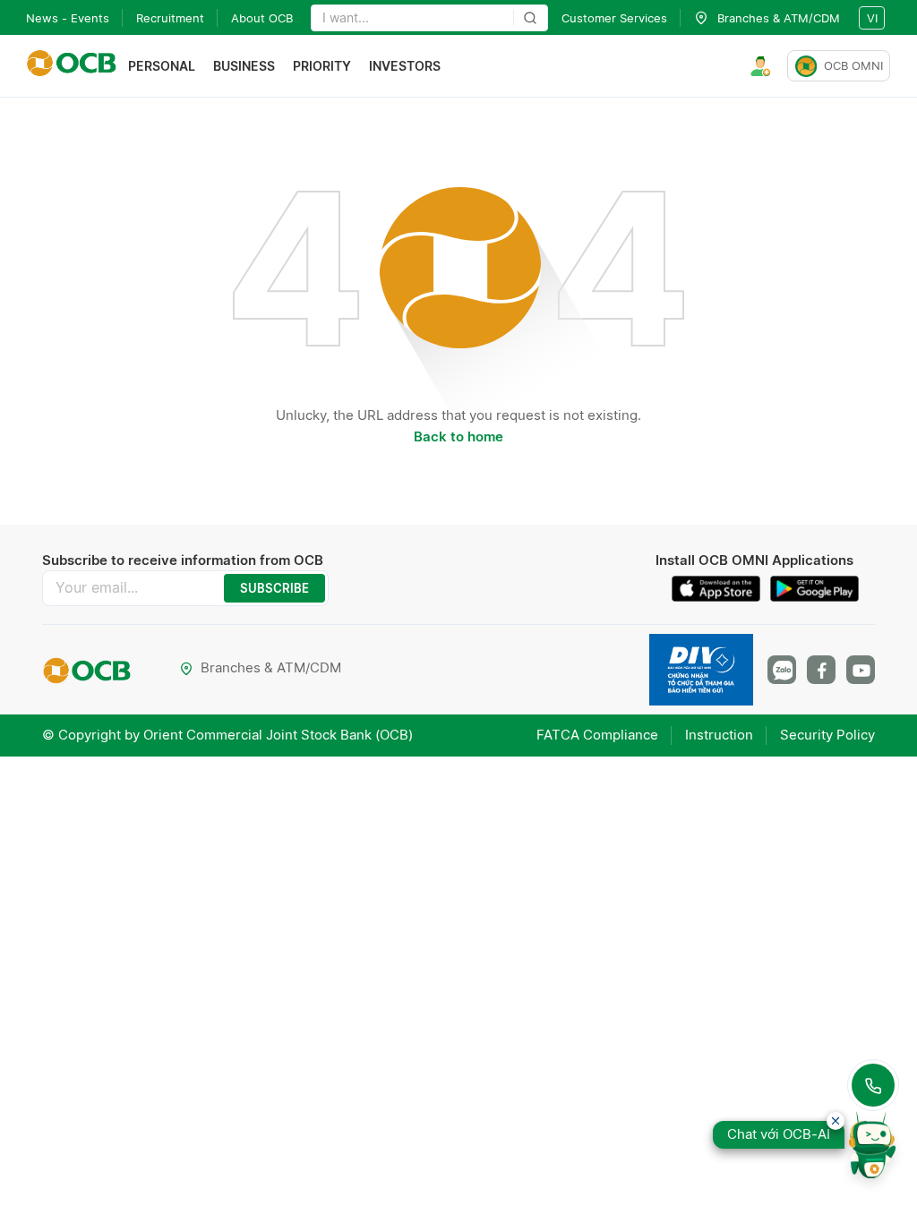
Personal (161, 65)
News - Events (67, 18)
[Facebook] (821, 669)
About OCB (262, 18)
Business (244, 65)
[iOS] (721, 589)
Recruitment (170, 18)
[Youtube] (860, 669)
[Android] (815, 589)
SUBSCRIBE (274, 588)
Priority (322, 65)
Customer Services (614, 18)
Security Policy (827, 734)
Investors (405, 65)
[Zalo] (781, 669)
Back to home (458, 436)
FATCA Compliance (597, 734)
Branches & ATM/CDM (271, 667)
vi (872, 18)
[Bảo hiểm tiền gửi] (701, 670)
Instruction (719, 734)
